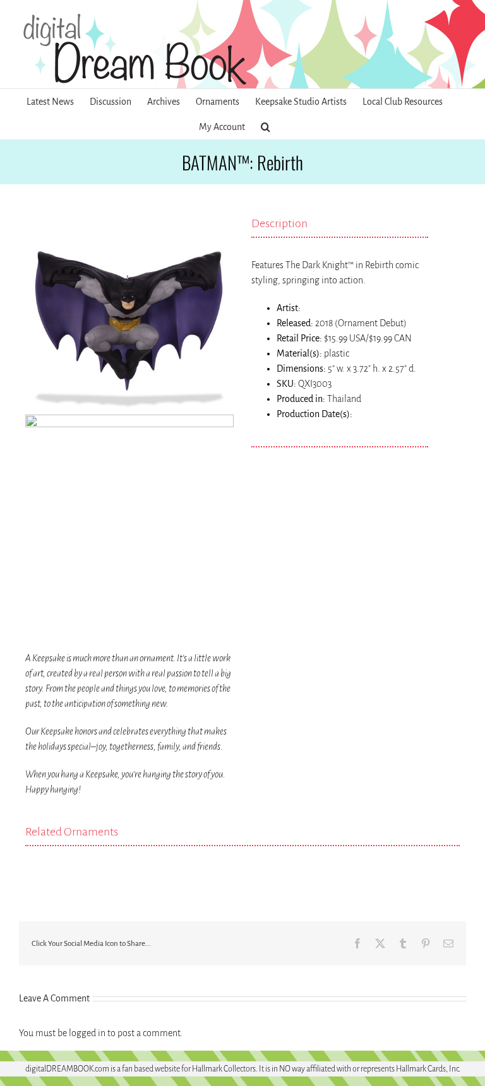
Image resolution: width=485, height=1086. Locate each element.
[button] (265, 126)
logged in (87, 1033)
